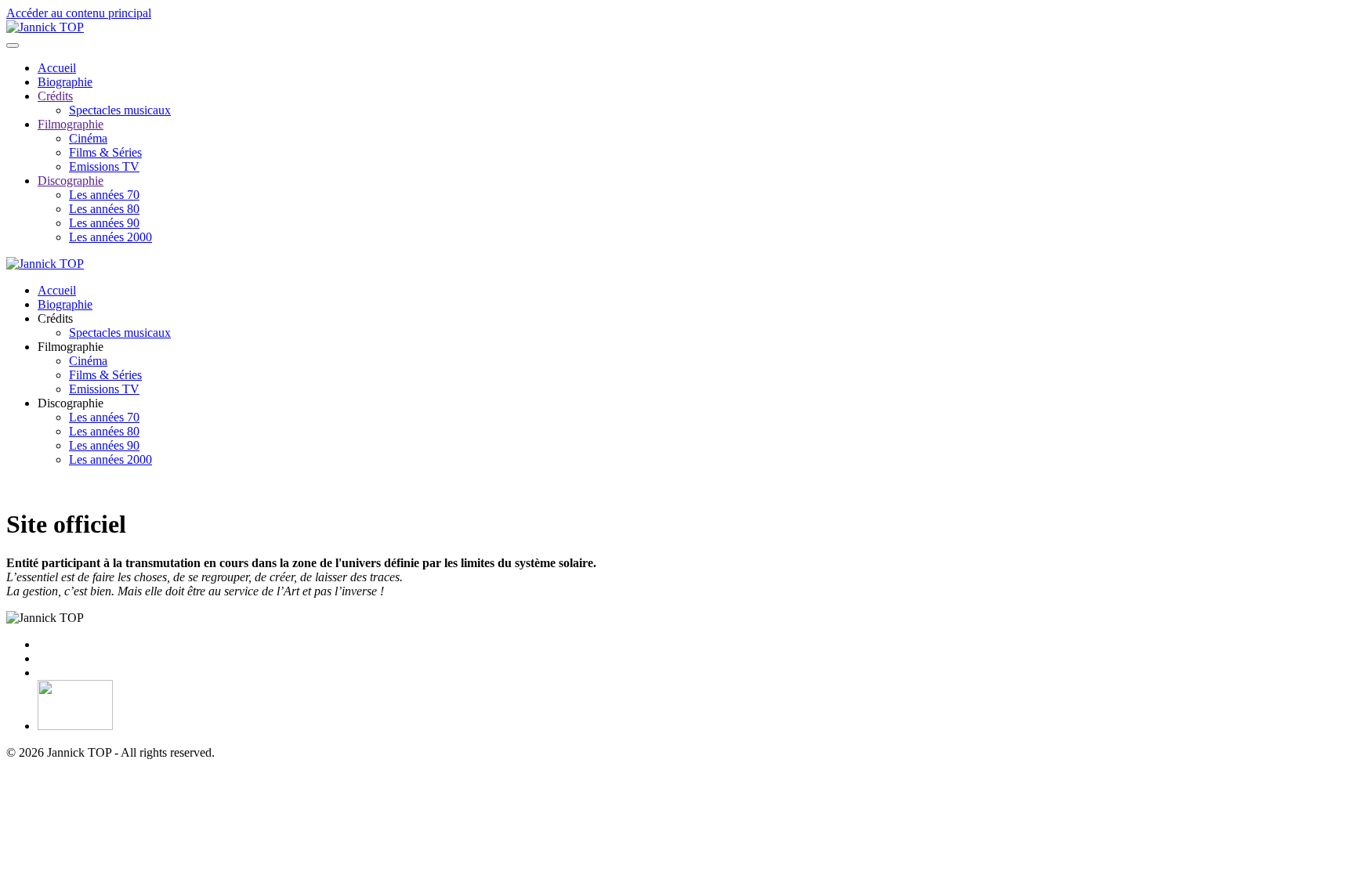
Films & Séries (105, 152)
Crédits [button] (55, 318)
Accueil (57, 67)
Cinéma (88, 138)
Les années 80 (104, 208)
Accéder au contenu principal (78, 13)
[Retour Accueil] (45, 27)
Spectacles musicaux (120, 110)
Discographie (70, 180)
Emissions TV (104, 166)
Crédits (55, 96)
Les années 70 (104, 194)
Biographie (65, 82)
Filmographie (70, 124)
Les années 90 (104, 223)
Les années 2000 (110, 237)
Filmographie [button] (70, 346)
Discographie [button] (70, 403)
